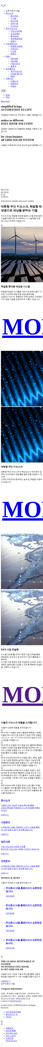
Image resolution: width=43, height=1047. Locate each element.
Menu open (5, 101)
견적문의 (5, 981)
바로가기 (5, 815)
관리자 (8, 1017)
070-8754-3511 (16, 1001)
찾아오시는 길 (12, 1014)
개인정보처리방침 (13, 1012)
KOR (8, 95)
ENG (8, 97)
